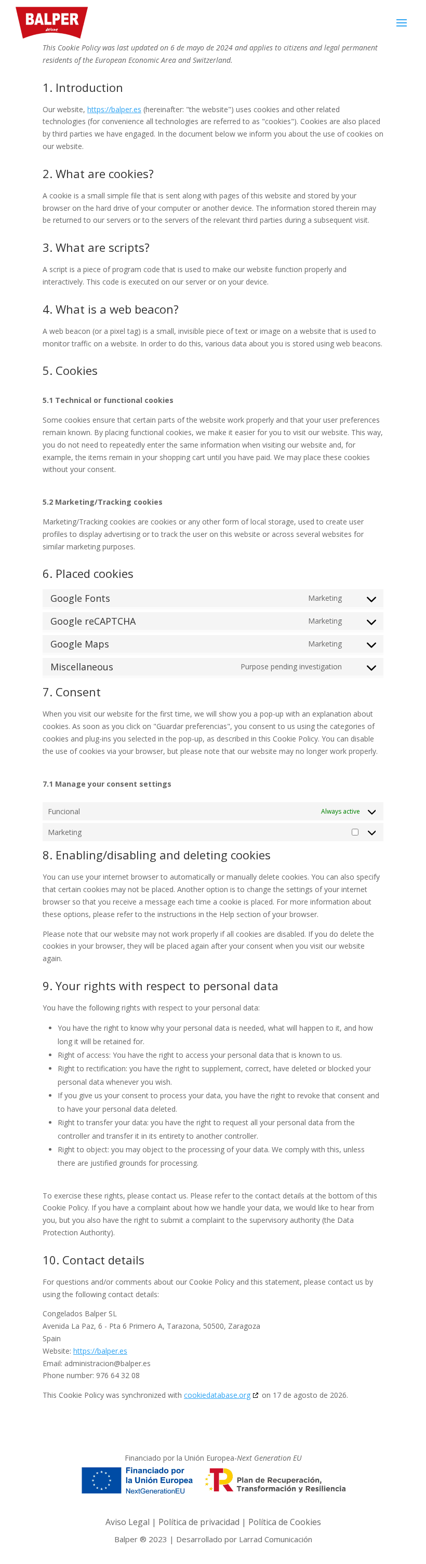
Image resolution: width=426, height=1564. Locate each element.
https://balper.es (114, 109)
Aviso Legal (127, 1522)
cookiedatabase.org (217, 1395)
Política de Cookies (284, 1522)
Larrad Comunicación (275, 1539)
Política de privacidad (198, 1522)
